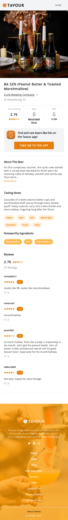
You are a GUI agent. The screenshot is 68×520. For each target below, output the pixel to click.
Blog (34, 464)
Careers (34, 476)
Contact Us (34, 488)
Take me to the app (34, 145)
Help (34, 482)
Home (58, 5)
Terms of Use (34, 500)
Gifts (34, 459)
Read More (10, 181)
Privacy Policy (34, 494)
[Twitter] (29, 442)
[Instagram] (38, 442)
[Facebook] (34, 442)
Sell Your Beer (34, 470)
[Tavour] (34, 419)
